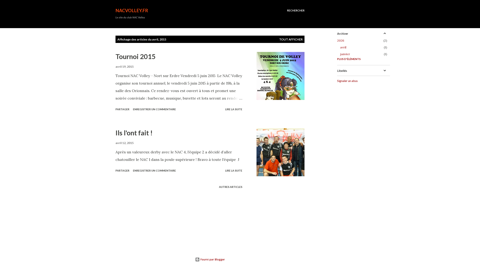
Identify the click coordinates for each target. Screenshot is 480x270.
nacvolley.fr (132, 10)
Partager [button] (122, 109)
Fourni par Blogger (212, 259)
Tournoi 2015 (136, 56)
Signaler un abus (347, 80)
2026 (340, 40)
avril (343, 47)
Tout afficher (291, 39)
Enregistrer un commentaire (154, 109)
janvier (345, 54)
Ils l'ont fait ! (134, 133)
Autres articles (230, 186)
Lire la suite (233, 109)
